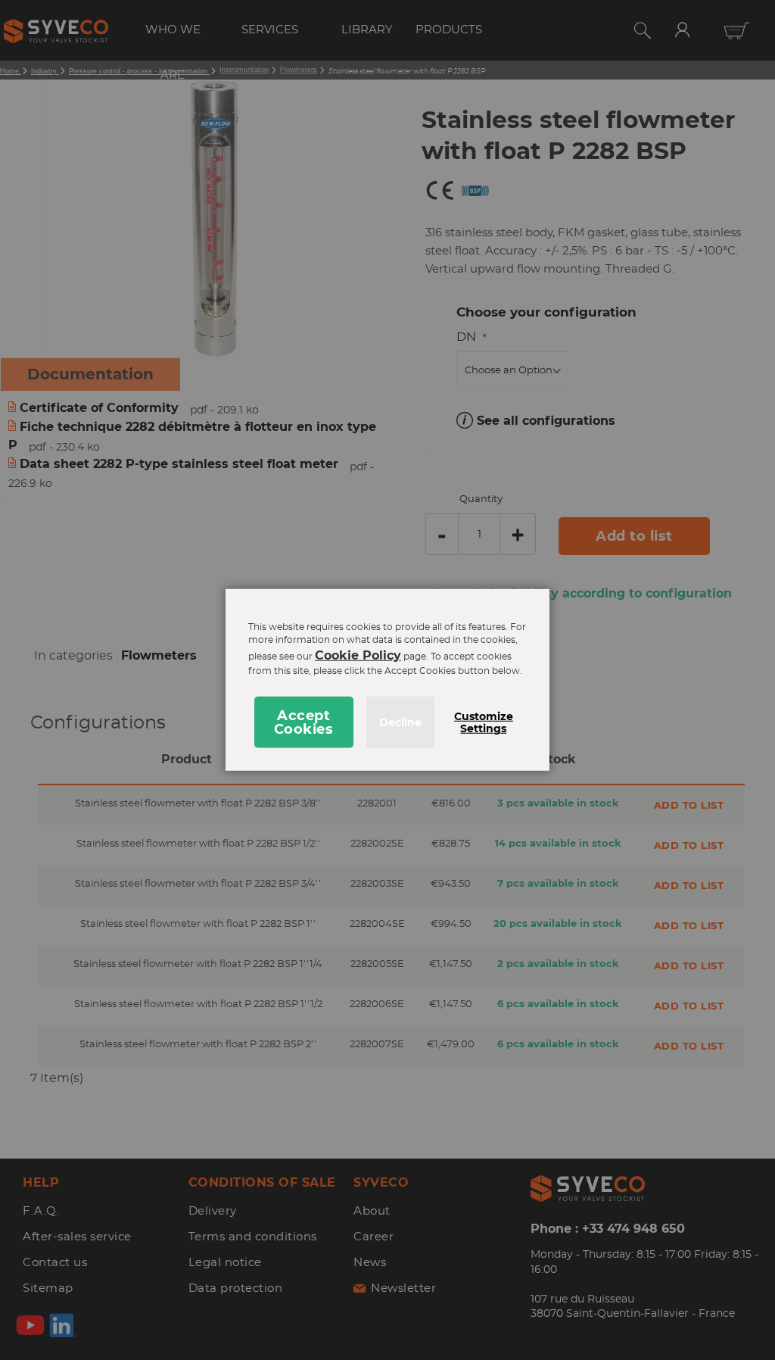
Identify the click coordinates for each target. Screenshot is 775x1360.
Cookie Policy (358, 655)
